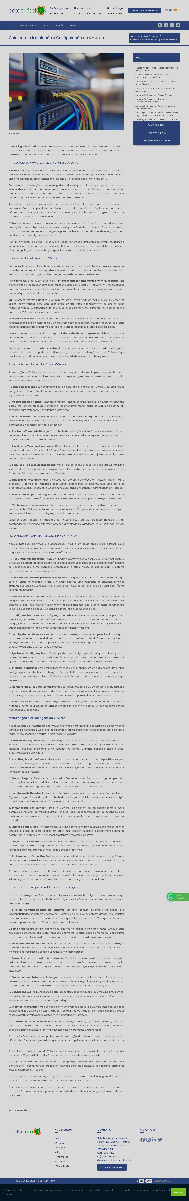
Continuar (178, 1192)
